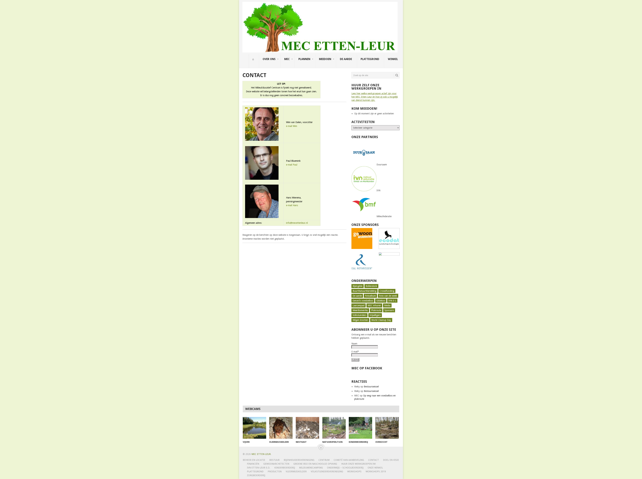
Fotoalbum (370, 295)
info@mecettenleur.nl (297, 223)
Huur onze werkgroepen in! (358, 463)
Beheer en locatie (254, 460)
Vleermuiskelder (296, 471)
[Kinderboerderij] (360, 428)
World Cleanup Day (381, 320)
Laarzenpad (358, 305)
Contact (373, 460)
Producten (275, 471)
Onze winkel (375, 467)
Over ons (269, 59)
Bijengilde (357, 286)
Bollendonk (371, 286)
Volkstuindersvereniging (327, 471)
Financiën (253, 463)
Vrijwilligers (375, 315)
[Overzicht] (387, 428)
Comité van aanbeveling (349, 460)
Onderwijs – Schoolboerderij (345, 467)
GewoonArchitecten (276, 463)
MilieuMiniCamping (311, 467)
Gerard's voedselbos (363, 300)
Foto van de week (388, 295)
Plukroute (376, 310)
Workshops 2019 (376, 471)
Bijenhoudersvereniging (299, 460)
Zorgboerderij (256, 475)
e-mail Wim (291, 126)
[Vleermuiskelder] (281, 428)
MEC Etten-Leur (261, 454)
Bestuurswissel (371, 386)
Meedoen (325, 59)
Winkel (393, 59)
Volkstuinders (359, 315)
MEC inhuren (374, 305)
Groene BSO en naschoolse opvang (315, 463)
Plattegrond (370, 59)
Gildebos (380, 300)
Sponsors (389, 310)
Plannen (304, 59)
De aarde (346, 59)
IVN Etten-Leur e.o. (258, 467)
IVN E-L (392, 300)
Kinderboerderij (284, 467)
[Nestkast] (307, 428)
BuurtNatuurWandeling (364, 291)
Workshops (354, 471)
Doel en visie (391, 460)
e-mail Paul (291, 164)
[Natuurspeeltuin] (334, 428)
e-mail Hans (292, 205)
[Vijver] (254, 428)
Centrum (324, 460)
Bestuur (274, 460)
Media (387, 305)
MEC (287, 59)
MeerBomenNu (360, 310)
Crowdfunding (387, 291)
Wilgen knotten (360, 320)
